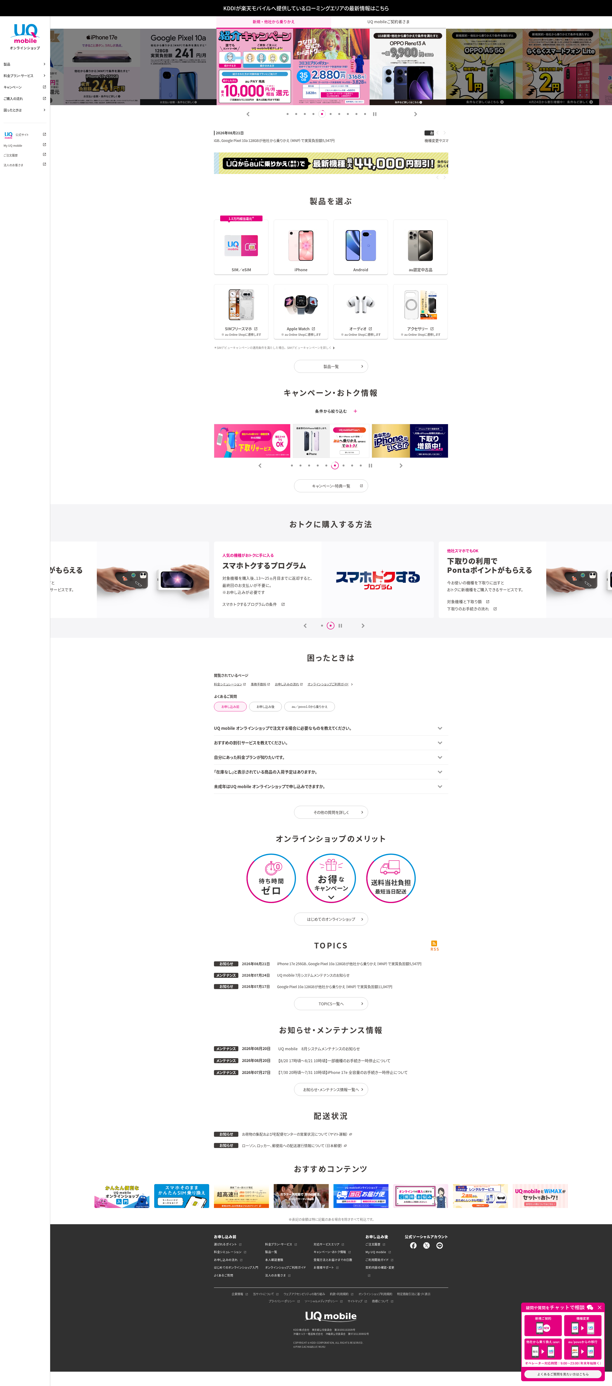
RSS (434, 949)
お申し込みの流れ (287, 684)
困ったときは (13, 110)
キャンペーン (13, 87)
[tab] (375, 114)
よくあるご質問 (223, 1275)
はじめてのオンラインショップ (331, 919)
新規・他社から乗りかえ (274, 21)
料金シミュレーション (228, 684)
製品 (7, 64)
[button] (437, 132)
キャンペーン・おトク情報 (330, 1252)
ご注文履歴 (11, 155)
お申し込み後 (265, 706)
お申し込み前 (230, 706)
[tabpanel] (331, 67)
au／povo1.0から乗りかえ (310, 706)
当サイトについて (263, 1294)
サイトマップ (355, 1301)
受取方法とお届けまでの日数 (333, 1260)
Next (415, 114)
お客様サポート (324, 1267)
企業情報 (237, 1294)
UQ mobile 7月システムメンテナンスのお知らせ (313, 975)
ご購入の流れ (13, 98)
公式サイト (22, 135)
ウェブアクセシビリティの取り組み (304, 1294)
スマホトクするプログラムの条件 (474, 604)
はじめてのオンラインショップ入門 (236, 1267)
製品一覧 (331, 366)
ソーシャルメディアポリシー (321, 1301)
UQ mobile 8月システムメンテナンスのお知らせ (319, 1048)
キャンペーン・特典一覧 (331, 486)
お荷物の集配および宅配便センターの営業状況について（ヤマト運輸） (295, 1134)
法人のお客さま (13, 165)
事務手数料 (258, 684)
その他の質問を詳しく (331, 812)
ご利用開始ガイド (377, 1260)
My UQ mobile (13, 145)
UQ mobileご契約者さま (388, 21)
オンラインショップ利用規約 (375, 1294)
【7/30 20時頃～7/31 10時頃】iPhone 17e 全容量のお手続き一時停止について (343, 1072)
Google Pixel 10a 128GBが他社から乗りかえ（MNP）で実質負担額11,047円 (334, 986)
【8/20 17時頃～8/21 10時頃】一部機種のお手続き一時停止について (334, 1060)
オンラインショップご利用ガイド (328, 684)
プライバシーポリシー (282, 1301)
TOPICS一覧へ (331, 1004)
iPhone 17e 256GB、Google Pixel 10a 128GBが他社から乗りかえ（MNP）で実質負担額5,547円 (349, 963)
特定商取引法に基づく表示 (414, 1294)
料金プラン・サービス (18, 75)
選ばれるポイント (225, 1244)
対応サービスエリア (326, 1244)
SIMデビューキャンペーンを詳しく (309, 348)
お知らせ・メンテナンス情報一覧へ (331, 1089)
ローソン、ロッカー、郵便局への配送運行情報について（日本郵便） (292, 1145)
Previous (248, 114)
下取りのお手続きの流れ (243, 609)
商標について (380, 1301)
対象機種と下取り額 (239, 601)
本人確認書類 (274, 1260)
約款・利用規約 (339, 1294)
